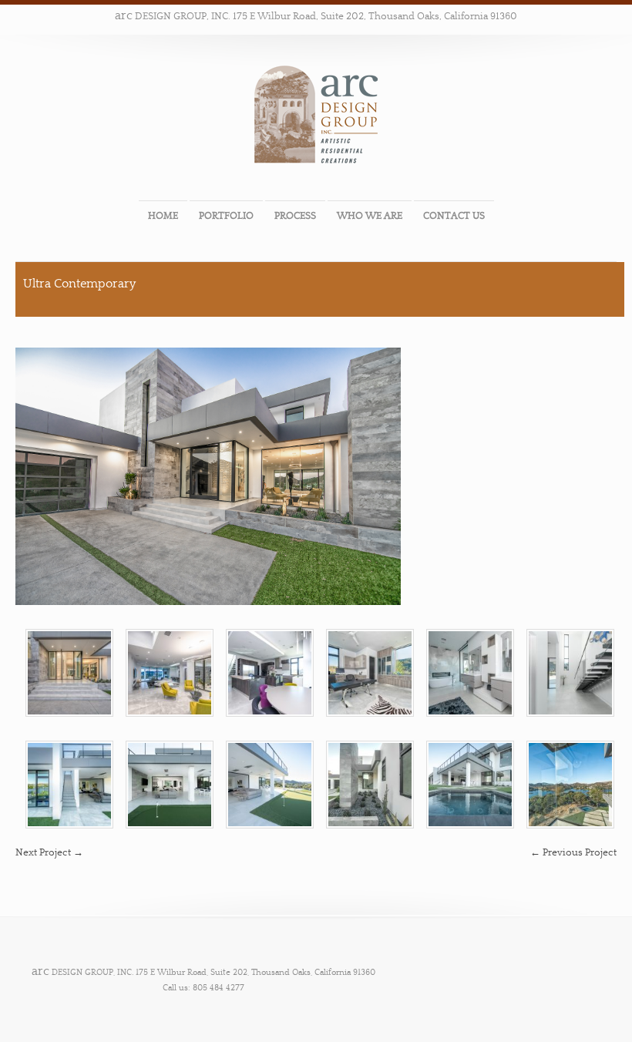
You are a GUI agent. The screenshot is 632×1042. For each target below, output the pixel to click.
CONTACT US (454, 215)
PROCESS (295, 215)
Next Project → (49, 852)
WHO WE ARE (369, 215)
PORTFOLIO (226, 215)
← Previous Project (573, 852)
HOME (163, 215)
